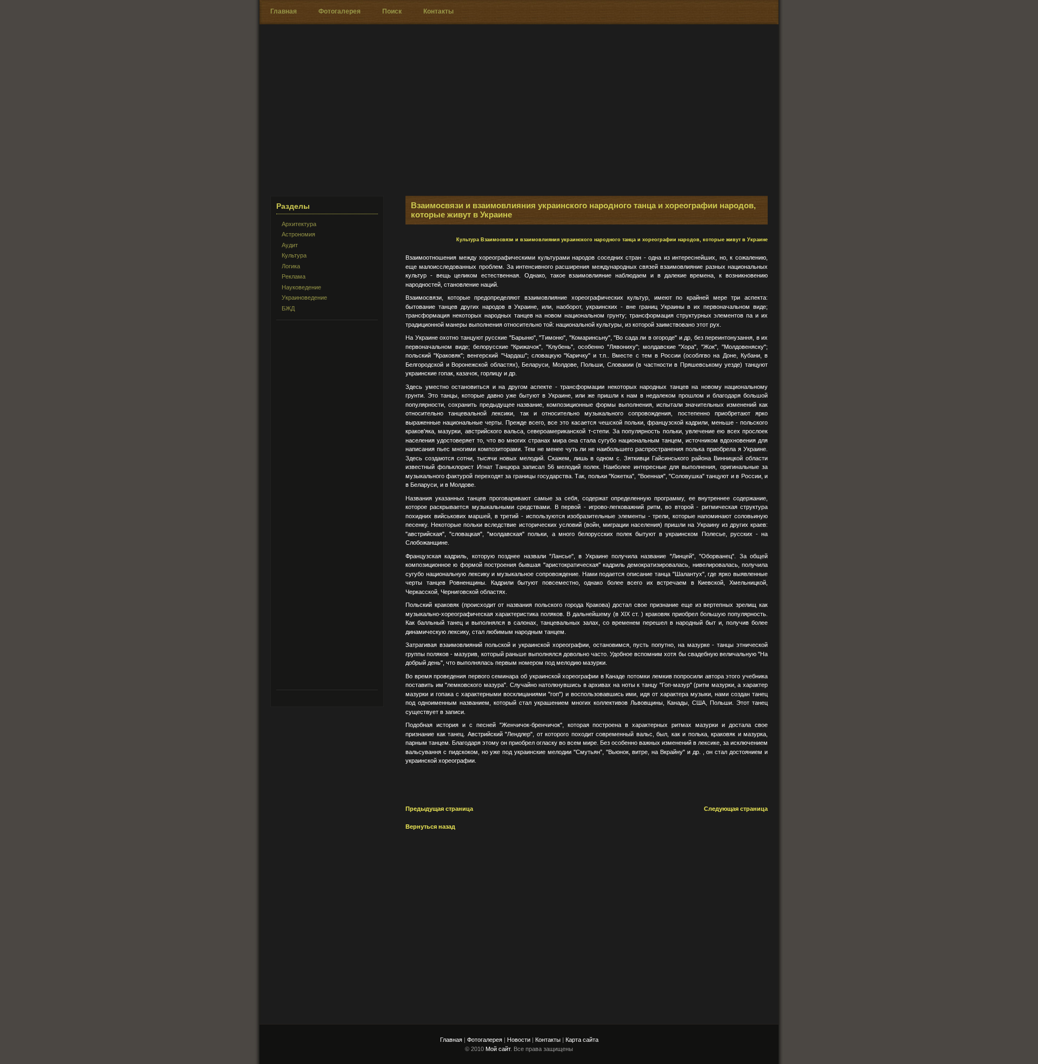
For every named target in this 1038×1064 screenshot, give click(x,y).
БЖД (288, 308)
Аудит (290, 245)
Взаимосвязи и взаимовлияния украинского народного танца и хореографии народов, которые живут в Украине (624, 239)
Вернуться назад (430, 826)
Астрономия (298, 234)
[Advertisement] (635, 120)
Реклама (293, 276)
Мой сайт (497, 1049)
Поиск (392, 11)
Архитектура (299, 224)
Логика (291, 266)
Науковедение (301, 287)
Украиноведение (304, 297)
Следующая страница (736, 808)
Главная (283, 11)
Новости (518, 1039)
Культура (294, 255)
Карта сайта (581, 1039)
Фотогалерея (339, 11)
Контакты (438, 11)
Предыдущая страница (439, 808)
